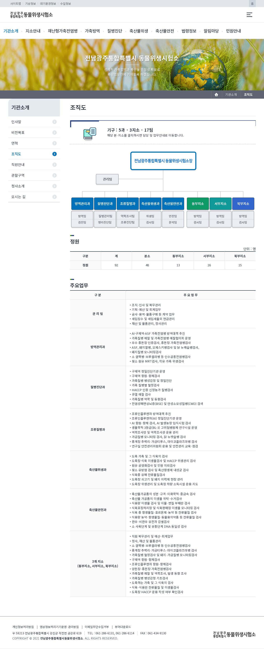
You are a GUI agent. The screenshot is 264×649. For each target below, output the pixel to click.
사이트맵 (15, 3)
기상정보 (30, 3)
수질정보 (65, 3)
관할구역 (18, 175)
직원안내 (18, 164)
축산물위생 (139, 31)
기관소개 (10, 31)
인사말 (16, 121)
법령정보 (189, 31)
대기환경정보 (48, 3)
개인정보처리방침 (23, 627)
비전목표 (18, 132)
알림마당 (211, 31)
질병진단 (114, 31)
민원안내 (233, 31)
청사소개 (18, 185)
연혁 (14, 143)
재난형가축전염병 (63, 31)
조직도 (16, 153)
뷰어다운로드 (123, 627)
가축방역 (92, 31)
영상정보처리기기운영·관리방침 (59, 627)
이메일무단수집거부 (97, 627)
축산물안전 (165, 31)
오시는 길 (18, 196)
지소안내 (33, 31)
